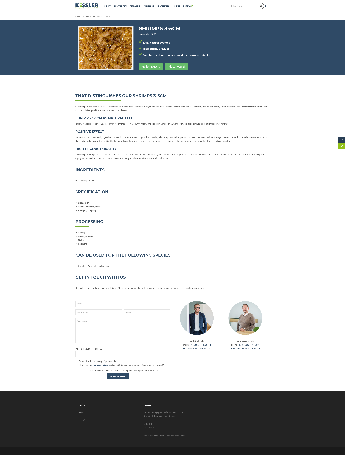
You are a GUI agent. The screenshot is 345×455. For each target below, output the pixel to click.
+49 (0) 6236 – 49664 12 (200, 345)
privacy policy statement (100, 365)
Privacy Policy (83, 420)
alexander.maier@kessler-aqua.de (245, 348)
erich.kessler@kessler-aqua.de (196, 348)
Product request (151, 66)
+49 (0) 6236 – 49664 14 (248, 345)
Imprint (81, 412)
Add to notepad (176, 66)
